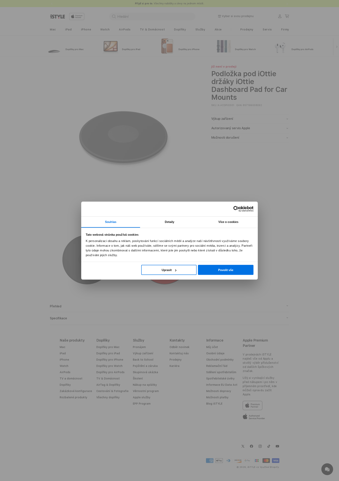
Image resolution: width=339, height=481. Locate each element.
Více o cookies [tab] (228, 221)
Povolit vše (225, 270)
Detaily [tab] (169, 221)
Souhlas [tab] (110, 221)
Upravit (167, 270)
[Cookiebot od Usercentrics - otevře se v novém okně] (236, 209)
